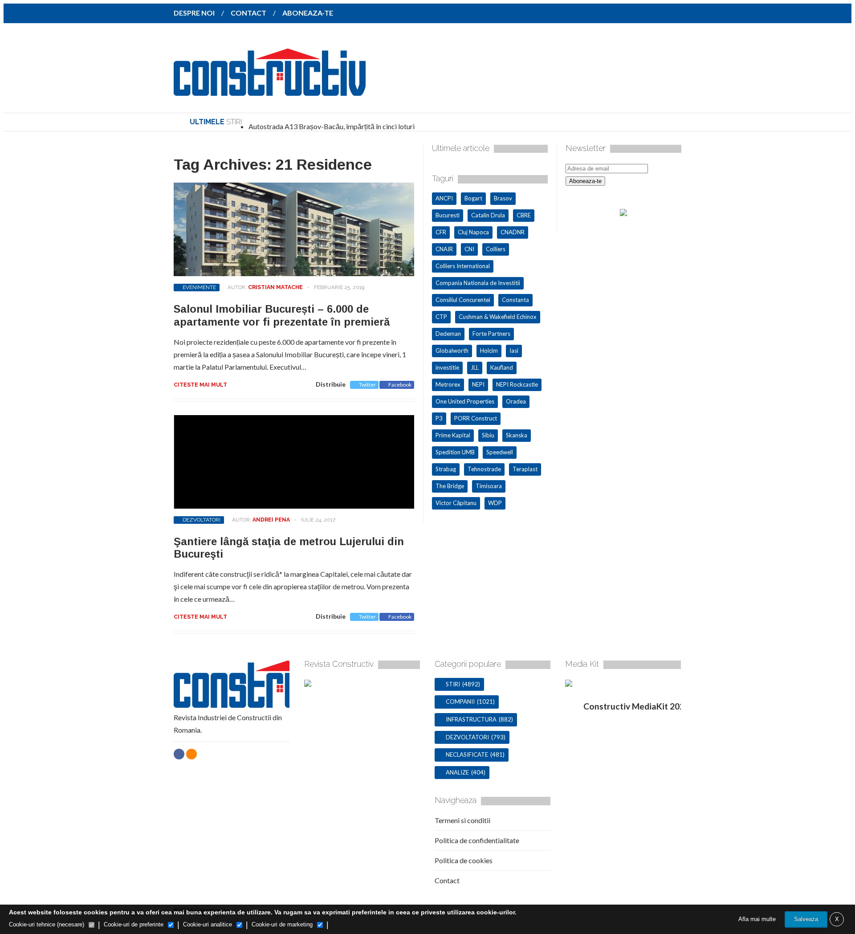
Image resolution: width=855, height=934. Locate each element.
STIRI (453, 684)
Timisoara (489, 485)
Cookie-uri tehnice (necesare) (46, 924)
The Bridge (450, 485)
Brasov (503, 198)
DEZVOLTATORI (201, 520)
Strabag (446, 469)
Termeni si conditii (462, 820)
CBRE (524, 215)
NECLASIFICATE (467, 754)
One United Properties (465, 401)
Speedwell (499, 452)
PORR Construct (475, 418)
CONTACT (248, 12)
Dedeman (448, 333)
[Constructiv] (270, 89)
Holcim (489, 350)
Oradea (516, 401)
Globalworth (452, 350)
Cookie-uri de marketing (282, 924)
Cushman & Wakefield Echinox (498, 316)
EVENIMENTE (199, 287)
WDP (495, 502)
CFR (441, 232)
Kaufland (501, 367)
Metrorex (448, 384)
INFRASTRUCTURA (471, 719)
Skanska (516, 435)
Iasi (513, 350)
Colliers (495, 249)
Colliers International (463, 265)
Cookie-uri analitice (207, 924)
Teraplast (525, 469)
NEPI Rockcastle (517, 384)
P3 (439, 418)
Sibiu (488, 435)
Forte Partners (491, 333)
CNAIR (444, 249)
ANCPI (444, 198)
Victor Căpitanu (456, 502)
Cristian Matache (275, 287)
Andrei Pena (271, 520)
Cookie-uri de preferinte (133, 924)
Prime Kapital (453, 435)
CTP (441, 316)
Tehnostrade (484, 469)
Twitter (367, 384)
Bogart (473, 198)
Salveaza (806, 919)
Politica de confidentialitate (477, 840)
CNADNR (513, 232)
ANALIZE (457, 772)
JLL (475, 367)
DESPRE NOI (194, 12)
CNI (469, 249)
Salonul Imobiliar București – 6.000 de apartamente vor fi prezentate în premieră (282, 315)
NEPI (478, 384)
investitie (447, 367)
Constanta (515, 299)
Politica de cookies (464, 860)
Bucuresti (448, 215)
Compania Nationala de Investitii (478, 282)
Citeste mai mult (200, 385)
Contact (447, 880)
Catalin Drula (488, 215)
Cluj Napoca (473, 232)
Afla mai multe (757, 919)
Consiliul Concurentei (463, 299)
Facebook (399, 384)
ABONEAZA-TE (307, 12)
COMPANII (460, 701)
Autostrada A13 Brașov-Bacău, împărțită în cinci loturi (331, 126)
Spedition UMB (455, 452)
